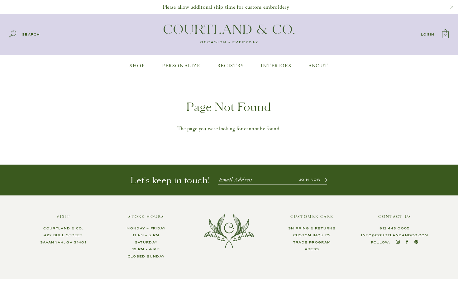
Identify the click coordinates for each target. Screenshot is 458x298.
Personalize (181, 66)
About (318, 66)
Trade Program (312, 242)
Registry (230, 66)
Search (31, 34)
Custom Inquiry (312, 235)
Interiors (276, 66)
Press (312, 249)
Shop (137, 66)
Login (428, 34)
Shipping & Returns (312, 228)
